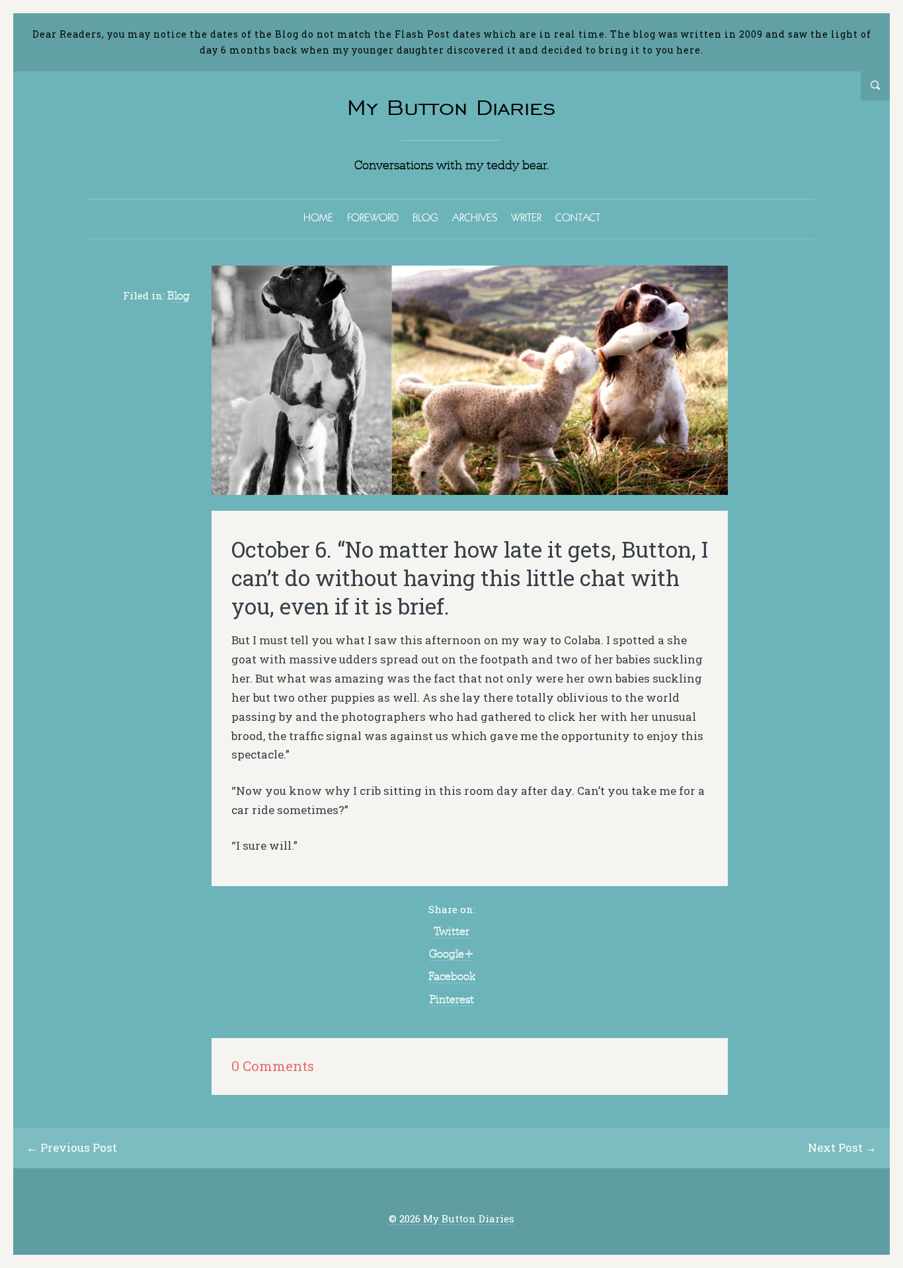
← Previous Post (71, 1147)
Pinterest (452, 999)
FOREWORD (373, 217)
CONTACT (577, 217)
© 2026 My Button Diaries (451, 1218)
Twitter (451, 931)
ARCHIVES (474, 217)
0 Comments (272, 1066)
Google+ (451, 953)
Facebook (451, 976)
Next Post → (842, 1147)
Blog (178, 295)
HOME (318, 217)
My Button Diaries (451, 107)
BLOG (425, 217)
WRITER (526, 217)
